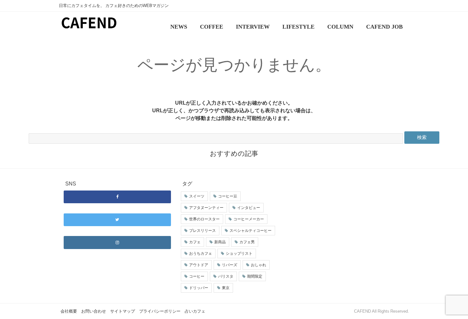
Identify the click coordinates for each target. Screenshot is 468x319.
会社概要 (68, 311)
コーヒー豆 (227, 196)
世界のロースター (204, 219)
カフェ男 (247, 242)
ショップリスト (239, 253)
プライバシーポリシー (160, 311)
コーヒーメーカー (248, 219)
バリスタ (225, 276)
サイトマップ (122, 311)
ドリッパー (198, 288)
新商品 (220, 242)
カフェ (195, 242)
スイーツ (196, 196)
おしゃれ (258, 265)
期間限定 (254, 276)
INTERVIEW (253, 27)
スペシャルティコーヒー (251, 230)
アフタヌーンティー (206, 208)
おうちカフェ (200, 253)
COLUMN (340, 27)
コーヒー (196, 276)
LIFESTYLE (298, 27)
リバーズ (229, 265)
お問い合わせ (93, 311)
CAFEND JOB (384, 27)
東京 (226, 288)
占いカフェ (195, 311)
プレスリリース (202, 230)
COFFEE (211, 27)
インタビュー (248, 208)
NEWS (178, 27)
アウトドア (198, 265)
